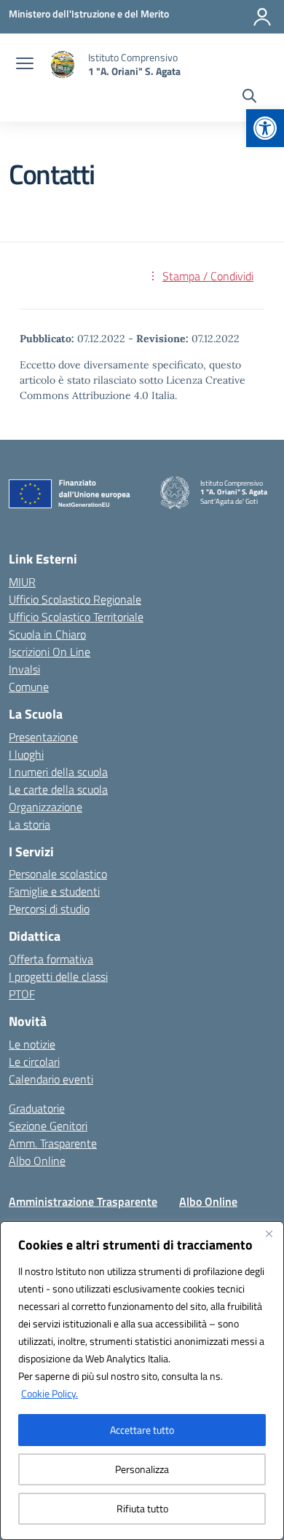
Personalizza (142, 1469)
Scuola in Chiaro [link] (47, 634)
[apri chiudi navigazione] (24, 65)
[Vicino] (268, 1233)
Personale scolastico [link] (58, 873)
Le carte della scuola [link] (58, 789)
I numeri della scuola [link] (58, 772)
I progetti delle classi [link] (58, 976)
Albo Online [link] (37, 1160)
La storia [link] (29, 824)
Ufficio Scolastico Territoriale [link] (76, 616)
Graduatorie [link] (37, 1108)
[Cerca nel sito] (249, 97)
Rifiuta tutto (142, 1508)
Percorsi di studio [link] (49, 908)
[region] (142, 1380)
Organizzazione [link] (45, 807)
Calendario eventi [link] (51, 1079)
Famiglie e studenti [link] (54, 891)
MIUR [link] (22, 582)
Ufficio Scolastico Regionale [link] (75, 599)
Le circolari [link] (34, 1061)
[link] (265, 128)
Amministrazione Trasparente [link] (83, 1201)
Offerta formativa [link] (51, 959)
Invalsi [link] (24, 669)
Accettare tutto (142, 1429)
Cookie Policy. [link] (49, 1393)
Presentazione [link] (43, 737)
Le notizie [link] (32, 1044)
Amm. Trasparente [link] (53, 1143)
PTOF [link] (22, 994)
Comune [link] (29, 686)
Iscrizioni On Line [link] (49, 651)
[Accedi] (262, 16)
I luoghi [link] (26, 754)
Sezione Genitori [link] (48, 1125)
